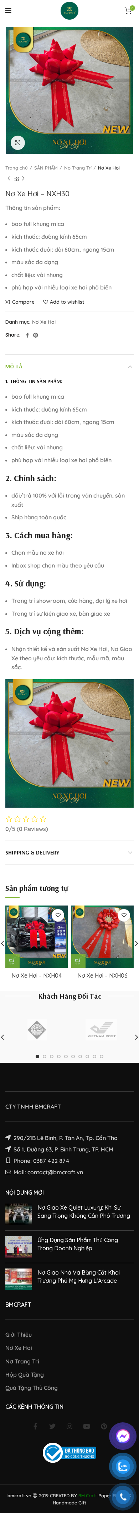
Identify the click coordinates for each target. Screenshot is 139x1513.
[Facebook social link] (27, 335)
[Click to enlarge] (18, 143)
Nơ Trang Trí (78, 168)
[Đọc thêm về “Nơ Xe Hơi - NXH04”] (12, 961)
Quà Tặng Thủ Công (31, 1387)
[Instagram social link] (69, 1426)
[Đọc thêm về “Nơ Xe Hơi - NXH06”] (78, 961)
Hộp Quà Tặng (24, 1374)
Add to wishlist (67, 301)
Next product (23, 178)
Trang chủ (16, 168)
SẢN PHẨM (46, 168)
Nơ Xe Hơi (109, 168)
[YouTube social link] (86, 1426)
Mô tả (13, 366)
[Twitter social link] (52, 1426)
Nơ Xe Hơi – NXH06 (102, 975)
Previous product (8, 178)
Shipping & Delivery (32, 852)
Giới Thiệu (18, 1334)
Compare (23, 301)
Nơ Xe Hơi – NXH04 (36, 975)
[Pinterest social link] (35, 335)
